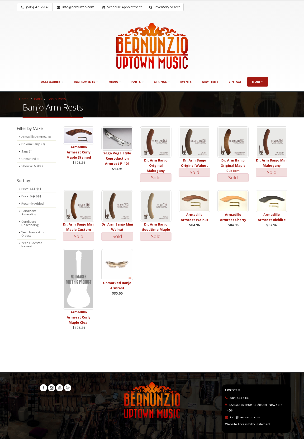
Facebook (43, 387)
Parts (38, 99)
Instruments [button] (85, 82)
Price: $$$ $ (31, 189)
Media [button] (114, 82)
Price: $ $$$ (31, 196)
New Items (210, 82)
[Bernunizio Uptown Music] (152, 46)
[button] (164, 7)
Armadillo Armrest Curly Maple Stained (78, 152)
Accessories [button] (51, 82)
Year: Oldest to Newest (31, 244)
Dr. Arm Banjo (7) (33, 144)
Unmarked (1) (30, 159)
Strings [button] (160, 82)
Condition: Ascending (28, 212)
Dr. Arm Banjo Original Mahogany (155, 165)
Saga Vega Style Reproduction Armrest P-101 (117, 158)
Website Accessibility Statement (247, 424)
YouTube (59, 387)
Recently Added (32, 204)
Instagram (51, 387)
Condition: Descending (29, 223)
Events (185, 82)
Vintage (235, 82)
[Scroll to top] (296, 433)
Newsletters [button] (67, 387)
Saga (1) (26, 151)
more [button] (256, 82)
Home (23, 99)
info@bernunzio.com (245, 417)
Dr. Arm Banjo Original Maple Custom (233, 165)
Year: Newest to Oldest (32, 234)
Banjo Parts (57, 99)
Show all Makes (32, 166)
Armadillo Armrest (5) (36, 137)
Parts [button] (136, 82)
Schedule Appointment (124, 7)
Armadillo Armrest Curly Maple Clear (78, 317)
